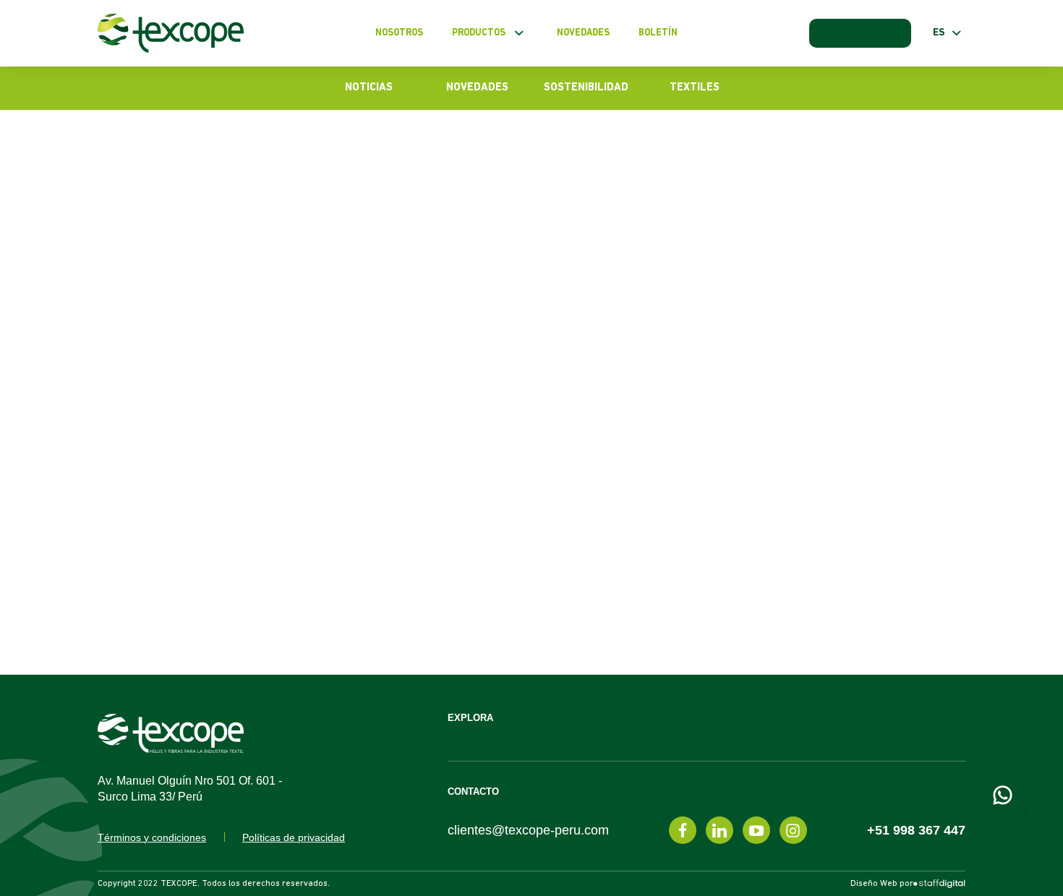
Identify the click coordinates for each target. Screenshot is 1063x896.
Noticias (369, 87)
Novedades (583, 33)
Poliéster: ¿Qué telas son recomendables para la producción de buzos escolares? (436, 205)
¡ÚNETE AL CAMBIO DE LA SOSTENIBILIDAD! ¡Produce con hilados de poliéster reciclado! (956, 487)
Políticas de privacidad (293, 837)
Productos (478, 33)
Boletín (658, 33)
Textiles (695, 87)
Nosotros (399, 33)
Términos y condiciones (152, 837)
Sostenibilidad (586, 87)
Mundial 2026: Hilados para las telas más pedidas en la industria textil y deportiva (953, 212)
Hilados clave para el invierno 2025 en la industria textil (950, 395)
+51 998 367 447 (916, 830)
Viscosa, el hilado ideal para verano (946, 303)
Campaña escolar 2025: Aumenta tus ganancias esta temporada (947, 579)
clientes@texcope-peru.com (528, 830)
